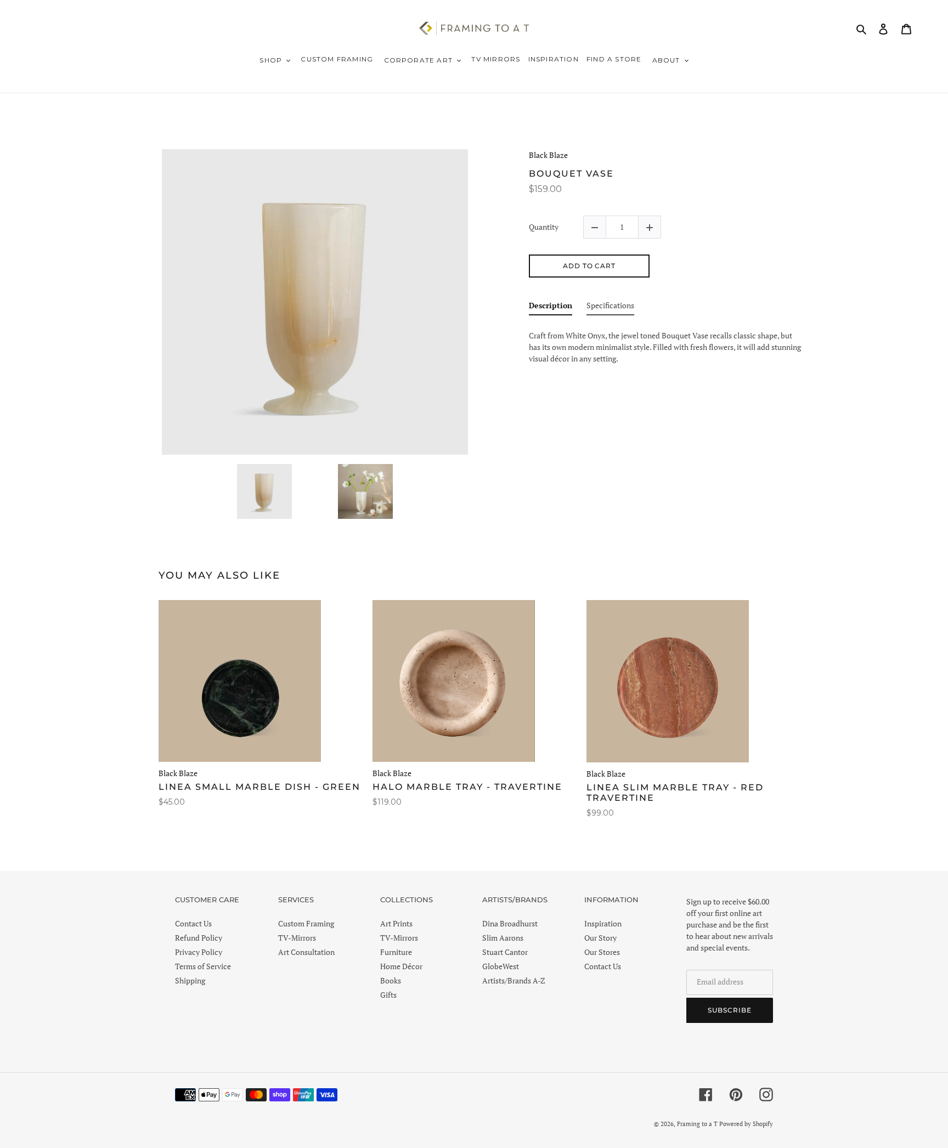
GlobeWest (500, 966)
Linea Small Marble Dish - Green (259, 787)
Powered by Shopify (746, 1124)
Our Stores (602, 952)
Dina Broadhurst (510, 923)
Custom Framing (306, 923)
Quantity (543, 227)
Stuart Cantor (505, 952)
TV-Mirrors (297, 937)
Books (390, 980)
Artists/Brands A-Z (513, 980)
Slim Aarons (502, 937)
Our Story (600, 937)
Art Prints (396, 923)
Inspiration (603, 923)
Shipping (190, 980)
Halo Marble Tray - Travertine (467, 787)
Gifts (388, 994)
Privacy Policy (198, 952)
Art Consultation (306, 952)
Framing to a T (697, 1124)
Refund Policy (198, 937)
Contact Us (193, 923)
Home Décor (401, 966)
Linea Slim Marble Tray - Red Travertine (675, 792)
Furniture (396, 952)
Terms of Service (203, 966)
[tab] (550, 307)
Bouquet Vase (571, 173)
